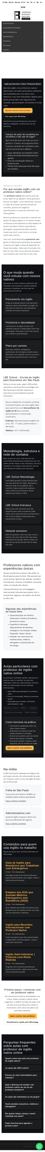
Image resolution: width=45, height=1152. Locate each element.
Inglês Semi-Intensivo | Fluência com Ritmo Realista (20, 957)
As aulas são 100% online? (17, 1068)
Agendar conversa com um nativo (18, 110)
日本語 (23, 7)
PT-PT (23, 2)
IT (34, 2)
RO (38, 2)
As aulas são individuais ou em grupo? (22, 1097)
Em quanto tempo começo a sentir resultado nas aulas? (20, 1115)
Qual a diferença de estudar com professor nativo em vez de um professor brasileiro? (19, 1087)
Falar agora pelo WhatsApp (15, 116)
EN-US (11, 2)
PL (41, 2)
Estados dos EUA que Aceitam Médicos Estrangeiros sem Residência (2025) (19, 896)
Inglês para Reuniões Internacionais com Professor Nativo (19, 927)
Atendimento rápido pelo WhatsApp (22, 1022)
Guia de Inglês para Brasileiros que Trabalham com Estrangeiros (22, 865)
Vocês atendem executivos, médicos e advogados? (22, 1105)
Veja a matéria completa (16, 801)
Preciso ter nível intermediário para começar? (21, 1076)
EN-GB (17, 2)
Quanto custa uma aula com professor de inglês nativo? (22, 1059)
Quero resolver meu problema (19, 748)
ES (28, 2)
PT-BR (5, 2)
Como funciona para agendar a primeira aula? (18, 1124)
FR (31, 2)
